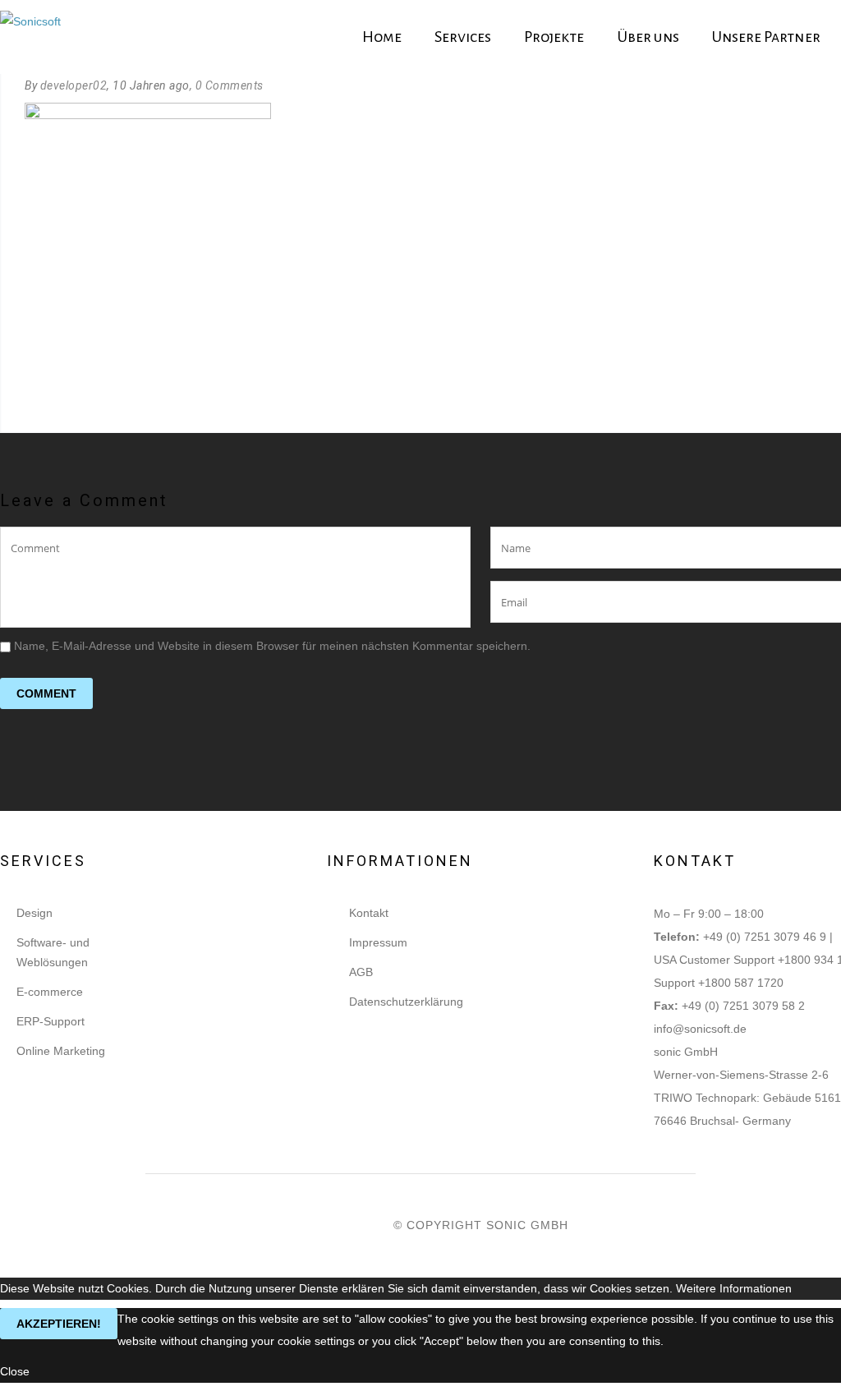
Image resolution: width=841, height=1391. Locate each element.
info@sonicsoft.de (700, 1028)
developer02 (74, 85)
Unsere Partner (766, 37)
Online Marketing (60, 1050)
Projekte (554, 37)
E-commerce (49, 991)
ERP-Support (50, 1021)
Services (462, 37)
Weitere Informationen (734, 1288)
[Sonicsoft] (30, 37)
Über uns (648, 37)
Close (15, 1371)
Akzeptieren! (58, 1323)
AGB (361, 972)
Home (382, 37)
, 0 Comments (227, 85)
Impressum (378, 942)
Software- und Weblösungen (53, 952)
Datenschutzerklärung (406, 1001)
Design (34, 912)
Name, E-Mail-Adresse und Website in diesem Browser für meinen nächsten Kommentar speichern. (272, 645)
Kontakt (368, 912)
